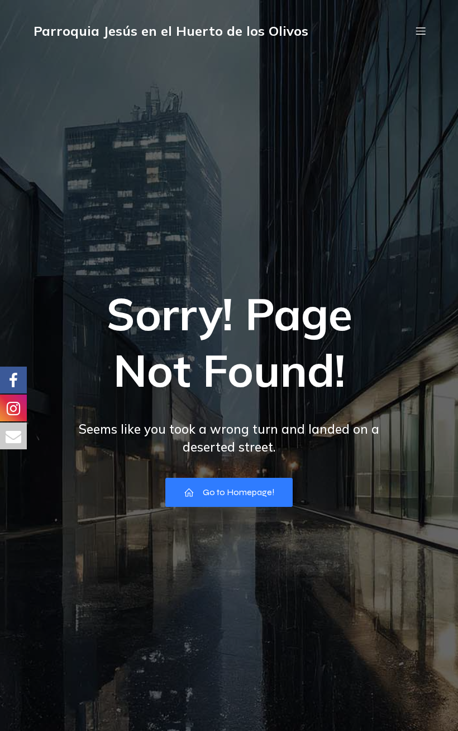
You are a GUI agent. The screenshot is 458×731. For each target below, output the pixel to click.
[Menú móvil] (420, 30)
